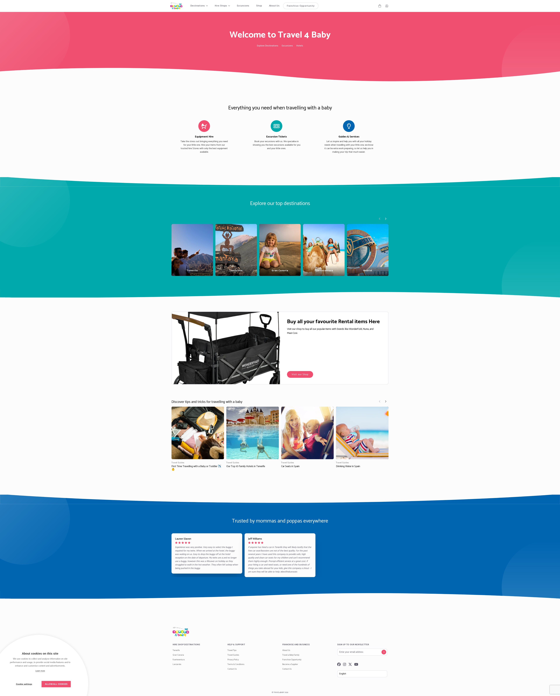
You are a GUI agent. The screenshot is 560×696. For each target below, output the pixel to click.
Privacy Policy (233, 659)
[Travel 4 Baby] (176, 5)
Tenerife (176, 650)
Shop (259, 6)
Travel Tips (232, 650)
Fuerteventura (179, 659)
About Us (274, 6)
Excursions (243, 6)
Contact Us (232, 669)
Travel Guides (233, 655)
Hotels (299, 46)
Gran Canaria (178, 655)
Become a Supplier (290, 664)
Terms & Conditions (236, 664)
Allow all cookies (56, 684)
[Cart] (380, 6)
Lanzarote (177, 664)
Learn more (40, 671)
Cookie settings (24, 684)
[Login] (387, 6)
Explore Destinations (267, 46)
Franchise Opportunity (301, 6)
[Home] (280, 631)
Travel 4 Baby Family (290, 655)
